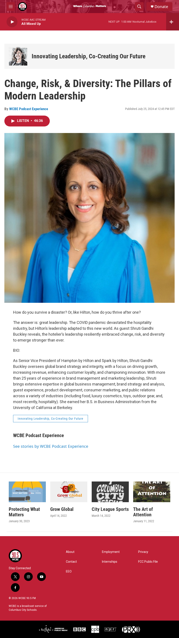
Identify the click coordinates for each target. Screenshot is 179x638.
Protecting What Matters (24, 512)
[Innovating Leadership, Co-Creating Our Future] (18, 56)
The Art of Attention (143, 512)
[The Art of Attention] (151, 491)
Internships (109, 561)
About (70, 552)
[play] (12, 21)
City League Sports (110, 509)
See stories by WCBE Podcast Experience (50, 446)
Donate (161, 6)
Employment (111, 552)
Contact (71, 561)
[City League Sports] (110, 491)
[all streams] (172, 21)
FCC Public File (148, 561)
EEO (69, 571)
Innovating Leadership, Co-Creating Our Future (88, 56)
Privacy (143, 552)
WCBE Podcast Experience (28, 109)
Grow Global (62, 509)
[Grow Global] (68, 491)
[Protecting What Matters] (27, 491)
